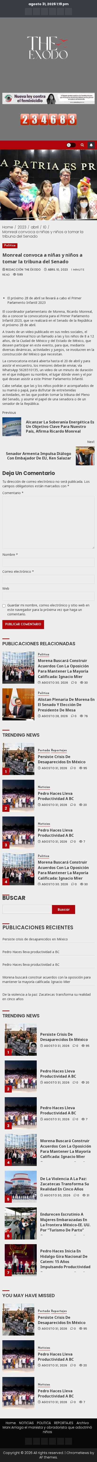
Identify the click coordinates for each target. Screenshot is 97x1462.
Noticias (44, 787)
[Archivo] (60, 11)
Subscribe (91, 145)
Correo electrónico (18, 571)
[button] (82, 145)
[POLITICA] (44, 11)
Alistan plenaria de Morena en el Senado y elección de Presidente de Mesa (66, 705)
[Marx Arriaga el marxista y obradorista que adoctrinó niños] (68, 11)
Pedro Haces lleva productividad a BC (56, 796)
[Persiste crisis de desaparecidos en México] (18, 759)
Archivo (83, 1423)
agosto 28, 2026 (55, 716)
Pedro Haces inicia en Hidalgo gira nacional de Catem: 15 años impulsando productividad (65, 1258)
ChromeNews (77, 1452)
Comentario (13, 493)
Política (10, 245)
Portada (44, 750)
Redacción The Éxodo (23, 270)
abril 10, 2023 (58, 270)
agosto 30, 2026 (55, 683)
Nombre (10, 554)
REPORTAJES (63, 1423)
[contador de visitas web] (48, 119)
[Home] (28, 11)
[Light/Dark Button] (71, 145)
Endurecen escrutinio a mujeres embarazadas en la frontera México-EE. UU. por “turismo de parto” (65, 1222)
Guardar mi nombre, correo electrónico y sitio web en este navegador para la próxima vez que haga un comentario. (48, 609)
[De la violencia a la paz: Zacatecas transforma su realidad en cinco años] (21, 1187)
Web (5, 588)
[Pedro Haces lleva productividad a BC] (18, 796)
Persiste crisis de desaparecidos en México (61, 759)
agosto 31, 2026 (54, 768)
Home (11, 1423)
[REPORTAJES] (52, 11)
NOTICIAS (26, 1423)
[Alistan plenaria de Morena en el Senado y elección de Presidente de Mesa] (18, 704)
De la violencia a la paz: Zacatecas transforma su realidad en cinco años (46, 996)
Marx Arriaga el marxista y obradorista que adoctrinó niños (47, 1429)
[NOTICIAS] (36, 11)
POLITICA (44, 1423)
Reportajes (59, 750)
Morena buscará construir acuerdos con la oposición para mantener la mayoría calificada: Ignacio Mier (63, 668)
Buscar (13, 897)
